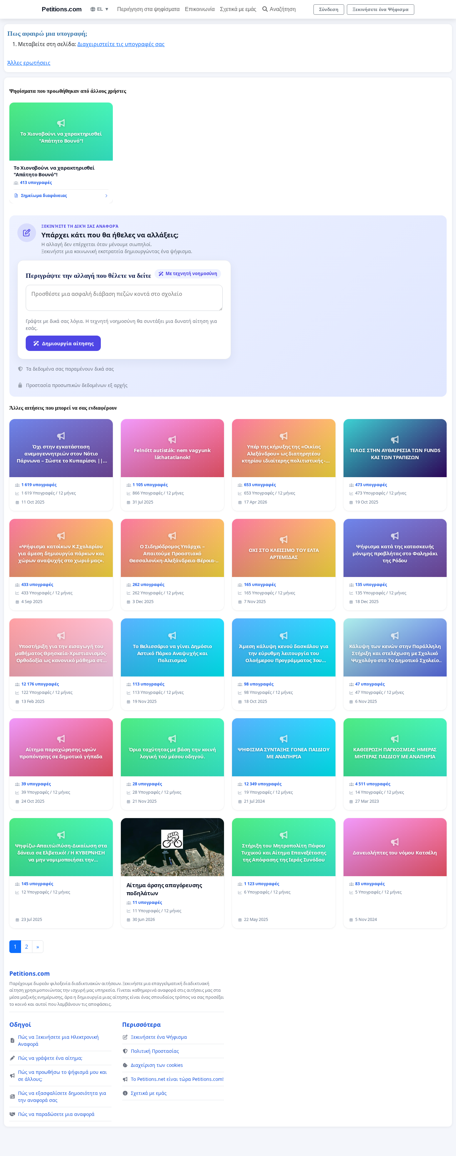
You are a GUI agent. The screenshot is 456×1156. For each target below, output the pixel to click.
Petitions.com (62, 9)
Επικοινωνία (200, 9)
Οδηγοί (20, 1024)
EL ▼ (103, 9)
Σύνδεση (328, 9)
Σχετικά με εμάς (238, 9)
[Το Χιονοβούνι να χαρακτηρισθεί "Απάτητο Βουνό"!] (61, 153)
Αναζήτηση (283, 9)
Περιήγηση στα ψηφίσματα (148, 9)
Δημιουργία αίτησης (67, 343)
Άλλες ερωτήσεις (28, 62)
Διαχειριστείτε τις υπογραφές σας (121, 44)
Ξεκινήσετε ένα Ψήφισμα (381, 9)
